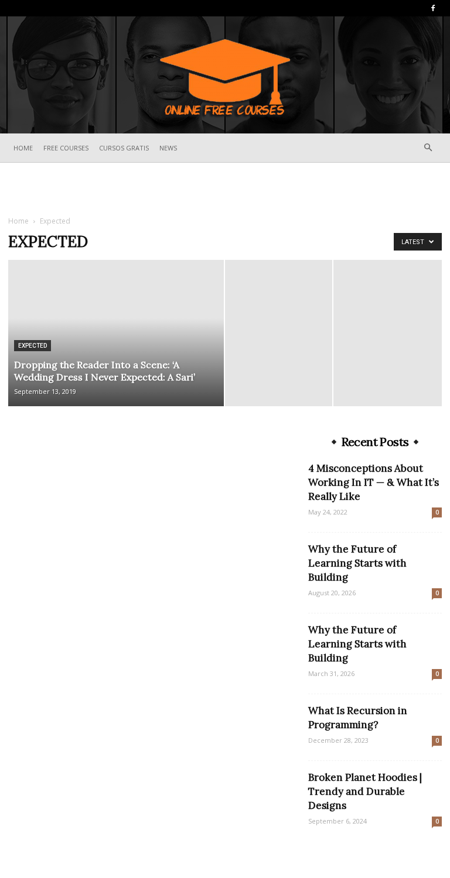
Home (23, 147)
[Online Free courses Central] (225, 76)
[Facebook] (433, 8)
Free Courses (65, 147)
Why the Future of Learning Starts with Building (357, 563)
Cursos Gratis (124, 147)
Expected (32, 345)
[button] (428, 147)
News (168, 147)
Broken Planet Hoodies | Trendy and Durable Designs (365, 791)
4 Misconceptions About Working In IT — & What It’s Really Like (373, 482)
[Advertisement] (225, 188)
